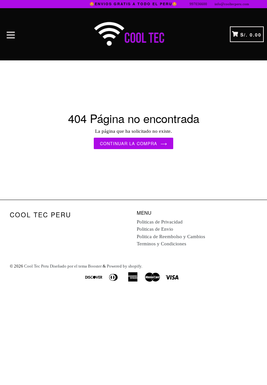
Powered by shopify (124, 266)
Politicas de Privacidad (160, 221)
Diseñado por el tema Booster (76, 266)
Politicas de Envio (155, 229)
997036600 (198, 4)
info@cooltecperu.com (232, 4)
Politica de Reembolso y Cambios (171, 236)
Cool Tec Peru (40, 215)
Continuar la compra (129, 143)
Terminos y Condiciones (161, 243)
